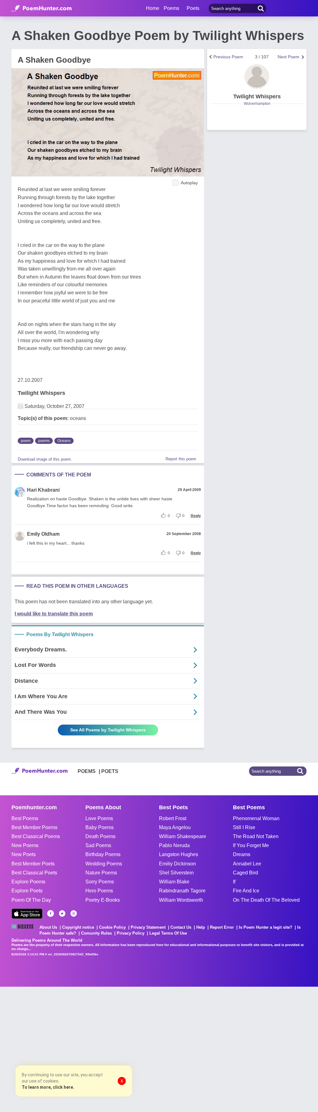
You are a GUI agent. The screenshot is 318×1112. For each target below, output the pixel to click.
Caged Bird (245, 872)
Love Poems (99, 818)
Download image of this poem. (45, 459)
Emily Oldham (43, 534)
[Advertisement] (93, 1049)
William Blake (174, 881)
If (234, 881)
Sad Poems (98, 845)
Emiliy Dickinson (177, 863)
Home (152, 8)
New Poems (25, 845)
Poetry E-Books (102, 900)
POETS (109, 771)
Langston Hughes (178, 854)
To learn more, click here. (48, 1087)
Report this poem (181, 459)
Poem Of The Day (31, 900)
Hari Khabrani (43, 490)
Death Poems (100, 836)
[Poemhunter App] (27, 914)
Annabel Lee (247, 863)
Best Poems (24, 818)
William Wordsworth (181, 900)
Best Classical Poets (34, 872)
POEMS (87, 771)
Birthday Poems (102, 854)
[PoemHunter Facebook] (50, 913)
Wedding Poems (103, 863)
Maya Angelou (175, 827)
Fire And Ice (246, 890)
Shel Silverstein (176, 872)
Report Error (222, 927)
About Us (48, 927)
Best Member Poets (33, 863)
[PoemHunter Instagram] (73, 913)
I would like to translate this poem (54, 613)
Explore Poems (28, 881)
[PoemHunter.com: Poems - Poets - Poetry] (41, 8)
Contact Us (180, 927)
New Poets (23, 854)
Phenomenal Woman (256, 818)
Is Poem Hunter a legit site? (265, 927)
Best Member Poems (34, 827)
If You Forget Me (251, 845)
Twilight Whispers (41, 393)
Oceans (63, 441)
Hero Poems (99, 890)
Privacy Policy (130, 933)
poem (25, 441)
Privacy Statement (148, 927)
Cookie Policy (112, 927)
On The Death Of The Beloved (266, 900)
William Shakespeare (182, 836)
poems (44, 441)
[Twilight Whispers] (256, 76)
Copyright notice (78, 927)
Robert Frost (172, 818)
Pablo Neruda (174, 845)
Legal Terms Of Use (168, 933)
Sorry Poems (99, 881)
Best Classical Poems (35, 836)
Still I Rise (244, 827)
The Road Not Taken (256, 836)
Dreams (241, 854)
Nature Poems (101, 872)
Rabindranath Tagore (182, 890)
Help (200, 927)
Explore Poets (27, 890)
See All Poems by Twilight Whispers (108, 729)
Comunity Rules (96, 933)
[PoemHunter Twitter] (62, 913)
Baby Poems (99, 827)
